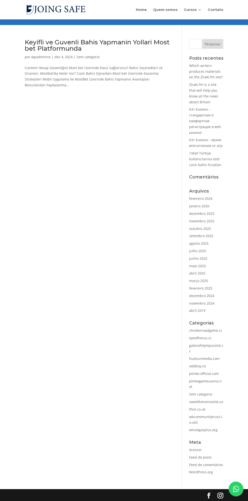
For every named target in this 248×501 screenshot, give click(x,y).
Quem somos (165, 10)
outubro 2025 (200, 228)
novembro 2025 (201, 221)
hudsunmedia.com (204, 358)
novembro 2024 (201, 303)
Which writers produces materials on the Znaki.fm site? (206, 71)
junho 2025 (198, 258)
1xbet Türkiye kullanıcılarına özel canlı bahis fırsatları (205, 159)
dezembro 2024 (201, 295)
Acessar (195, 449)
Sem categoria (88, 57)
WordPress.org (201, 472)
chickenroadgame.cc (205, 330)
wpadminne (41, 57)
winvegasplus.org (203, 430)
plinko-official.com (204, 373)
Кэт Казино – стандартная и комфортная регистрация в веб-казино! (205, 121)
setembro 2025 (201, 236)
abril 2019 (197, 310)
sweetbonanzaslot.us (206, 401)
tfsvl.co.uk (197, 409)
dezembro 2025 (201, 213)
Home (141, 10)
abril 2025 (197, 273)
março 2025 (198, 280)
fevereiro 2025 (200, 288)
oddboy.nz (197, 366)
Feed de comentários (206, 464)
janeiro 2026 (199, 206)
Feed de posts (200, 457)
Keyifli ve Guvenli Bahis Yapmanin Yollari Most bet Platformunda (97, 45)
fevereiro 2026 (200, 198)
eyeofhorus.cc (200, 338)
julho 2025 (197, 251)
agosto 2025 (199, 243)
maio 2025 (197, 266)
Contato (215, 10)
